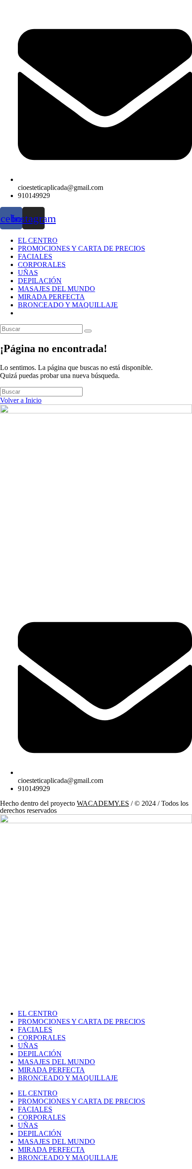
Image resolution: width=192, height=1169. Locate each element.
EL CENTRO (38, 240)
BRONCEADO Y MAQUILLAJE (68, 305)
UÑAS (28, 272)
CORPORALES (42, 264)
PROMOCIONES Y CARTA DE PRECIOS (81, 248)
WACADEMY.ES (103, 803)
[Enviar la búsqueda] (88, 331)
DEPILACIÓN (40, 280)
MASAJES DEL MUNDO (56, 288)
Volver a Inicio (21, 400)
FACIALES (35, 256)
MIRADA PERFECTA (51, 297)
